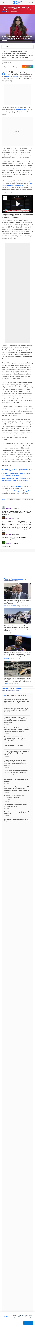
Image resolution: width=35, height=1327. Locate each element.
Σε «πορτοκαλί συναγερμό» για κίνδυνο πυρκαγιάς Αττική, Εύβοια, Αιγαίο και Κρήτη (16, 8)
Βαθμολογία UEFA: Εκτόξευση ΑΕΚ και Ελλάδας (16, 780)
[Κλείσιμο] (33, 7)
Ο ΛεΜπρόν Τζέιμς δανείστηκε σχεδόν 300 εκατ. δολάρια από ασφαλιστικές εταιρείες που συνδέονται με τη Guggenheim (17, 654)
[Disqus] (17, 526)
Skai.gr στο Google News (23, 491)
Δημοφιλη (12, 695)
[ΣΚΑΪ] (17, 2)
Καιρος (28, 2)
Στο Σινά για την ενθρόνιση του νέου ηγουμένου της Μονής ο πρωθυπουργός (17, 470)
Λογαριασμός (32, 2)
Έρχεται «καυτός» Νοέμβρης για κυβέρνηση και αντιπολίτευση (16, 474)
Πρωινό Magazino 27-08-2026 (13, 745)
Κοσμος (6, 683)
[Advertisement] (17, 565)
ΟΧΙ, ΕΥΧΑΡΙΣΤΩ (16, 1323)
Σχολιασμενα (22, 695)
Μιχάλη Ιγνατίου (22, 109)
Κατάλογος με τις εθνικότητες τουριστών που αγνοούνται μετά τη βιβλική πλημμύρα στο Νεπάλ (15, 738)
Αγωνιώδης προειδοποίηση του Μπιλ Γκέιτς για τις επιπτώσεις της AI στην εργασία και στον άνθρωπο (17, 602)
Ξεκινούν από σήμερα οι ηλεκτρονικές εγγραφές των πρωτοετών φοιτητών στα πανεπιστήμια (16, 772)
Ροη (5, 695)
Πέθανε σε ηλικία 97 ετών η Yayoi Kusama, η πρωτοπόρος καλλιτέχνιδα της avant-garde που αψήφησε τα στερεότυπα (16, 720)
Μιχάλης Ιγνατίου (14, 499)
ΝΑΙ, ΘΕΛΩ (28, 1323)
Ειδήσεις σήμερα (17, 486)
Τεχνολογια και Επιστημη (11, 605)
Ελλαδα (4, 11)
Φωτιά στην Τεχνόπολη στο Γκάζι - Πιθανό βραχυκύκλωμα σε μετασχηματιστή (15, 797)
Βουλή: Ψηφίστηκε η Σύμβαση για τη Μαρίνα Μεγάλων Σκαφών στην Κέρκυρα (16, 479)
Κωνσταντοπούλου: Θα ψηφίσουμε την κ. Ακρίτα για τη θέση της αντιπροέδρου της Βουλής (16, 710)
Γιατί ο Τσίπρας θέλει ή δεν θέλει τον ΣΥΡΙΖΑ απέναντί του (15, 805)
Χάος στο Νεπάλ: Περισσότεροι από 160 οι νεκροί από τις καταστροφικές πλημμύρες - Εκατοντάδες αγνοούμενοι (16, 788)
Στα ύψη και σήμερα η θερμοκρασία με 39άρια (16, 820)
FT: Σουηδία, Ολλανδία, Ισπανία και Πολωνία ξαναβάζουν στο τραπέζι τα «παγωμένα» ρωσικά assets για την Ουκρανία (15, 763)
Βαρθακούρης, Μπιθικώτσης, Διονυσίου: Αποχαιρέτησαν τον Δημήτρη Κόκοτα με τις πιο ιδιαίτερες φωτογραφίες (16, 729)
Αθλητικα (6, 632)
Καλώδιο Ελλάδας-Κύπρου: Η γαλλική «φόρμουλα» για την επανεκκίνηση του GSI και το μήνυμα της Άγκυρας (16, 701)
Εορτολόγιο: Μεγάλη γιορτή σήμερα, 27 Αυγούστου (16, 812)
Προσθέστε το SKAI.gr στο (17, 66)
